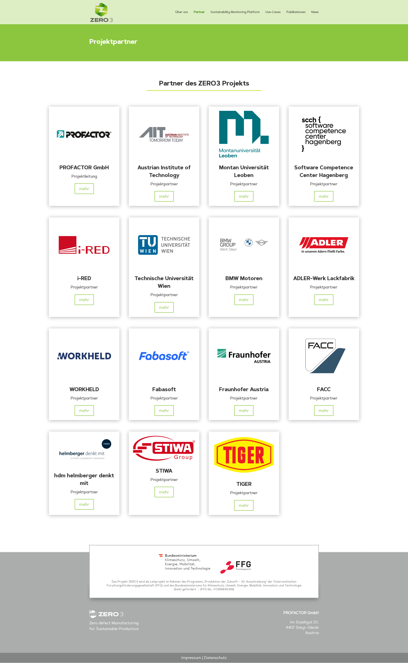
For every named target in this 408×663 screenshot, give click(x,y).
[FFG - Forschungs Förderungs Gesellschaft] (236, 573)
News (315, 12)
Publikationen (296, 12)
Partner (199, 12)
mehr (84, 188)
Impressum (191, 657)
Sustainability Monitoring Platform (235, 12)
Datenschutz (215, 657)
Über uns (181, 12)
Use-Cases (273, 12)
